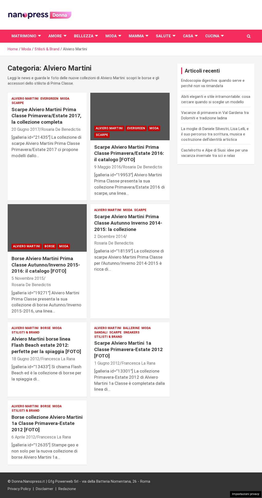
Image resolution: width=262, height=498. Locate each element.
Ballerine (131, 328)
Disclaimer (44, 489)
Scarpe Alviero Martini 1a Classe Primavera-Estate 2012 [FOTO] (128, 349)
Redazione (67, 489)
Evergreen (49, 98)
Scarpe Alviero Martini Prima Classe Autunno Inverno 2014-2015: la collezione (128, 223)
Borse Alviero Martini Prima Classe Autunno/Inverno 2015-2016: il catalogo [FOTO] (46, 265)
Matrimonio (24, 36)
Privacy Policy (19, 489)
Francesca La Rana (58, 358)
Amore (55, 36)
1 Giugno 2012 (107, 363)
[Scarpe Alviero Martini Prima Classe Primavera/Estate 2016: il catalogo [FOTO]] (130, 117)
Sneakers (131, 332)
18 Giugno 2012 (25, 358)
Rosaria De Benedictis (61, 129)
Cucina (212, 36)
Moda (111, 36)
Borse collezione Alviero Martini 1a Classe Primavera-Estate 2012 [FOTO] (47, 423)
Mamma (136, 36)
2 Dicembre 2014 (109, 236)
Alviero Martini (25, 98)
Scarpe (18, 103)
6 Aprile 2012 (23, 437)
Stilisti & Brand (25, 332)
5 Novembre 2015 (28, 278)
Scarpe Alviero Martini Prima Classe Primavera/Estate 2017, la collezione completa (46, 116)
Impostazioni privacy (245, 494)
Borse (50, 246)
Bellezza (83, 36)
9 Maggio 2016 (107, 167)
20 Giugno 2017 (25, 129)
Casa (188, 36)
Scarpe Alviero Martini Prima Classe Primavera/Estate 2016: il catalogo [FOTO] (129, 153)
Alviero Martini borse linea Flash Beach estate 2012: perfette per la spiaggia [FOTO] (46, 345)
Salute (163, 36)
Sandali (100, 332)
